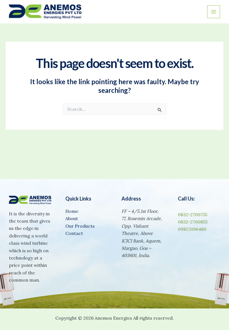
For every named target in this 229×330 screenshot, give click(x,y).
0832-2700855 (192, 222)
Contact (74, 233)
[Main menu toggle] (213, 11)
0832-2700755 (192, 214)
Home (71, 211)
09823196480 (192, 229)
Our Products (80, 226)
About (71, 218)
